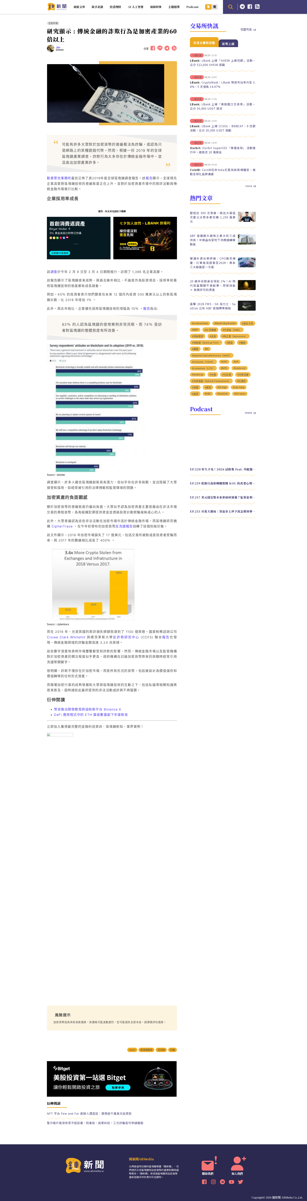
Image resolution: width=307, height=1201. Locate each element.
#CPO (224, 361)
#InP (236, 361)
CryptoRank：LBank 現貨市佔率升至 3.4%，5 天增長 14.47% (223, 84)
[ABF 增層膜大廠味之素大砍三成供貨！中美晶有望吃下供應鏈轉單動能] (247, 243)
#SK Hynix (240, 393)
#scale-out (240, 368)
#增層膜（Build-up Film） (206, 342)
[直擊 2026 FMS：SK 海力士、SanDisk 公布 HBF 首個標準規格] (247, 309)
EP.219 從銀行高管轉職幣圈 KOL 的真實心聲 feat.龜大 (223, 483)
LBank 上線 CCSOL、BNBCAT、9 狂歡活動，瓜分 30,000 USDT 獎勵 (223, 128)
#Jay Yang (238, 387)
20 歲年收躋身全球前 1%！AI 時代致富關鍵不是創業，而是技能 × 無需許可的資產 (213, 285)
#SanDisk (222, 393)
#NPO (224, 368)
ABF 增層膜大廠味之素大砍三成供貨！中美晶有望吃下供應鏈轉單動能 (213, 240)
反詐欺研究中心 (126, 637)
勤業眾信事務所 (59, 178)
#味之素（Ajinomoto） (234, 336)
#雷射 (208, 387)
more (248, 185)
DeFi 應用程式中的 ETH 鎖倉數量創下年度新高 (91, 715)
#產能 (230, 342)
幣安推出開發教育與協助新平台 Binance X (87, 709)
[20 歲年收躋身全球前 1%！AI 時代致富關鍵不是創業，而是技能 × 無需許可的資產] (247, 289)
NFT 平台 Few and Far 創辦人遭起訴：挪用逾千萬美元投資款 (89, 1113)
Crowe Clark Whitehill (66, 637)
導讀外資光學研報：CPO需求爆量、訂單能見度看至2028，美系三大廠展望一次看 (213, 262)
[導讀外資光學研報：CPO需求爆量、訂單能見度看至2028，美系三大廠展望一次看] (247, 266)
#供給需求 (197, 336)
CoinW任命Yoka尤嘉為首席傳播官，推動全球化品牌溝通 (223, 172)
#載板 (242, 342)
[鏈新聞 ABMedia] (57, 9)
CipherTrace (62, 526)
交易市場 (53, 23)
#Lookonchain (200, 323)
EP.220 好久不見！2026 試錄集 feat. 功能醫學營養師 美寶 (223, 469)
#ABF (195, 329)
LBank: (195, 60)
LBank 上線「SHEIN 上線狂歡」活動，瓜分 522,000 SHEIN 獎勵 (223, 62)
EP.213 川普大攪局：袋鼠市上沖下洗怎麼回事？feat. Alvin (223, 511)
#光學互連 (243, 374)
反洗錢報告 (124, 526)
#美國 (195, 387)
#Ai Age (222, 387)
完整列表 (246, 29)
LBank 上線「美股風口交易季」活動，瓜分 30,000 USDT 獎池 (223, 106)
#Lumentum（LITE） (203, 368)
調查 (53, 272)
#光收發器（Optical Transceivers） (211, 381)
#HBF (208, 393)
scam (132, 1050)
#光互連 (226, 374)
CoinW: (195, 170)
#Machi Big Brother (225, 323)
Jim (58, 47)
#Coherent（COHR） (203, 362)
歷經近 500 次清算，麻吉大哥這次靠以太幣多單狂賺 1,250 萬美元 (213, 217)
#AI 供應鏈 (210, 330)
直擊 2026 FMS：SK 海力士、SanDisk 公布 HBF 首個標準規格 (213, 306)
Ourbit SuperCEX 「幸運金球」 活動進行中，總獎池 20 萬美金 (223, 150)
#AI (207, 349)
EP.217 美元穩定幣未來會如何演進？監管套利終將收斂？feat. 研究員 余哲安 (223, 497)
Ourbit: (195, 148)
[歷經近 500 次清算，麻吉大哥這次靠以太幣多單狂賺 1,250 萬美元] (247, 220)
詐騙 (172, 1050)
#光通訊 (241, 381)
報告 (149, 178)
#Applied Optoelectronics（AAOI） (211, 355)
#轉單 (195, 349)
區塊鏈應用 (146, 1050)
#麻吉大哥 (247, 323)
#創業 (195, 394)
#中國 (213, 374)
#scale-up (197, 374)
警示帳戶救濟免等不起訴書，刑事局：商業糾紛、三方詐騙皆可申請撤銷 (95, 1123)
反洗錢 (161, 1050)
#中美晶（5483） (232, 330)
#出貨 (213, 336)
